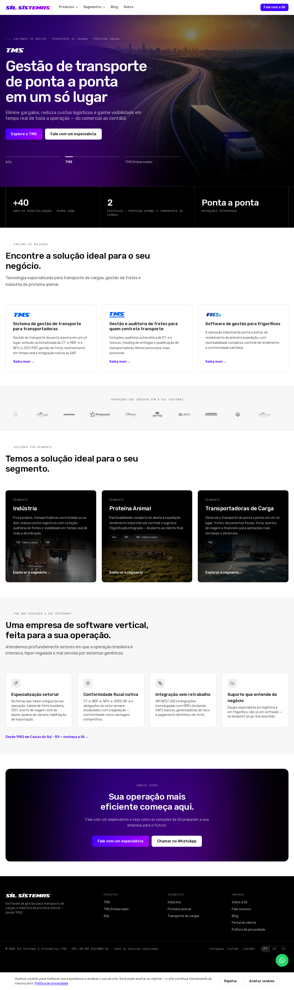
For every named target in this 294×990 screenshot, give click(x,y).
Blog (235, 916)
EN (274, 949)
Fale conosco (241, 909)
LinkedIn (248, 949)
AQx (107, 916)
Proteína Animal (130, 508)
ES (284, 949)
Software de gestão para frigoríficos (242, 323)
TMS (107, 902)
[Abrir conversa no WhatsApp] (282, 960)
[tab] (33, 160)
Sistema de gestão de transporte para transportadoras (47, 326)
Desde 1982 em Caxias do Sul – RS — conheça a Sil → (47, 737)
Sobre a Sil (239, 902)
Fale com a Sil (274, 7)
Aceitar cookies (261, 981)
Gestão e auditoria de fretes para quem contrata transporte (143, 326)
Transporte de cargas (183, 916)
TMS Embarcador (116, 909)
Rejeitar (230, 981)
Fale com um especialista (73, 134)
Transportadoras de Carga (239, 508)
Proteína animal (179, 909)
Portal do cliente (259, 923)
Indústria (25, 508)
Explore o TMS (24, 134)
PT (265, 949)
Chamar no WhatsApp (176, 841)
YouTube (232, 949)
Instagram (216, 949)
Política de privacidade (248, 930)
